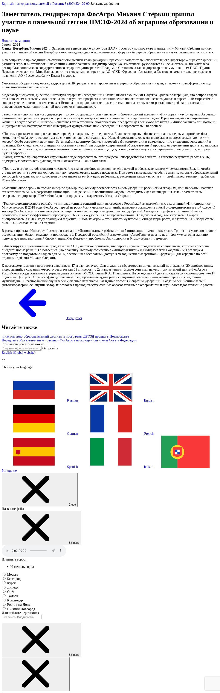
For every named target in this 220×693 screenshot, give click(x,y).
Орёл (11, 591)
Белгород (14, 579)
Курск (11, 583)
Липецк (12, 587)
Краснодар (15, 600)
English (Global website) (18, 352)
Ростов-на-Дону (19, 604)
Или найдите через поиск (20, 613)
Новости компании (16, 40)
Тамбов (12, 596)
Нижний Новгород (21, 609)
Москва (12, 574)
